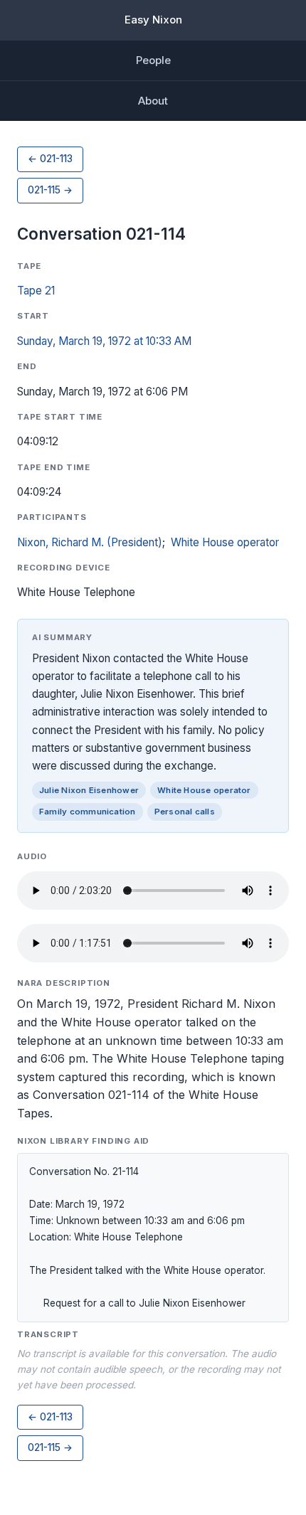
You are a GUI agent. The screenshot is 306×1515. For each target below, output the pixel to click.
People (153, 60)
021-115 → (50, 190)
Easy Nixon (153, 19)
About (153, 100)
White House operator (225, 542)
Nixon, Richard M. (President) (89, 542)
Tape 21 (36, 290)
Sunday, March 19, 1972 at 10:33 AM (104, 341)
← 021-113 (50, 158)
